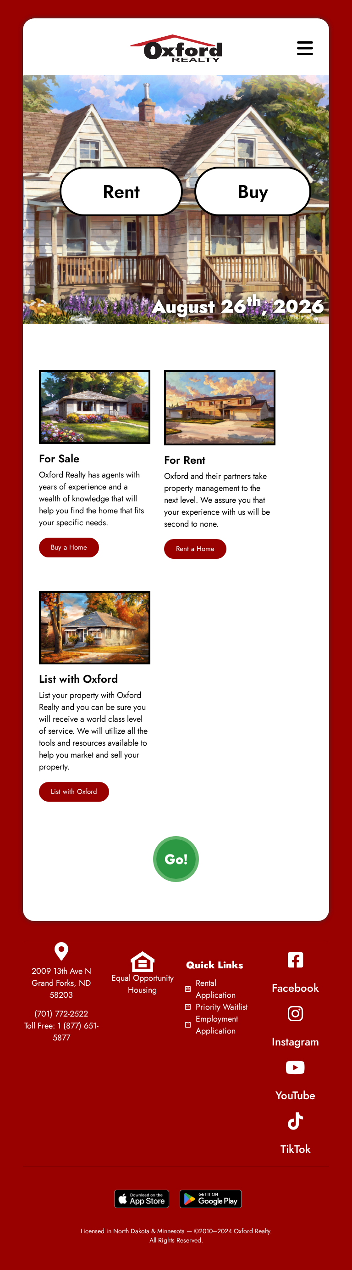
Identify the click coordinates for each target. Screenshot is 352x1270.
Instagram (295, 1042)
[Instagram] (295, 1014)
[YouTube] (295, 1067)
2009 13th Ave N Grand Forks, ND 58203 (61, 983)
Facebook (295, 988)
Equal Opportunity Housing (142, 984)
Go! (176, 859)
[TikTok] (295, 1121)
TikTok (295, 1149)
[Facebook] (295, 960)
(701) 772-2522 (61, 1014)
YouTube (295, 1095)
